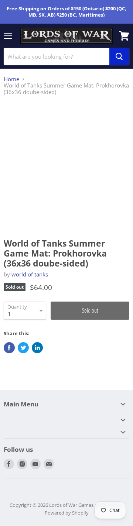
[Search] (119, 56)
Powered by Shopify (67, 512)
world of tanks (29, 274)
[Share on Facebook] (9, 347)
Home (11, 79)
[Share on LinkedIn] (37, 347)
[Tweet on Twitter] (23, 347)
